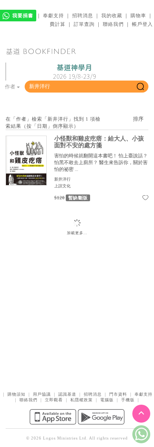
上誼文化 (62, 186)
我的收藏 (111, 15)
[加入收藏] (145, 199)
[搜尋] (140, 87)
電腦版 (107, 400)
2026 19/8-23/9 (74, 72)
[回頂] (141, 414)
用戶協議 (42, 394)
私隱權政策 (81, 400)
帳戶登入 (142, 24)
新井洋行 (62, 179)
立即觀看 (54, 400)
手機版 (128, 400)
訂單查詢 (84, 24)
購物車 (138, 15)
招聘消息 (82, 15)
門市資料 (118, 394)
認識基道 (67, 394)
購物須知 (16, 394)
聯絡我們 (113, 24)
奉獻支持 (53, 15)
